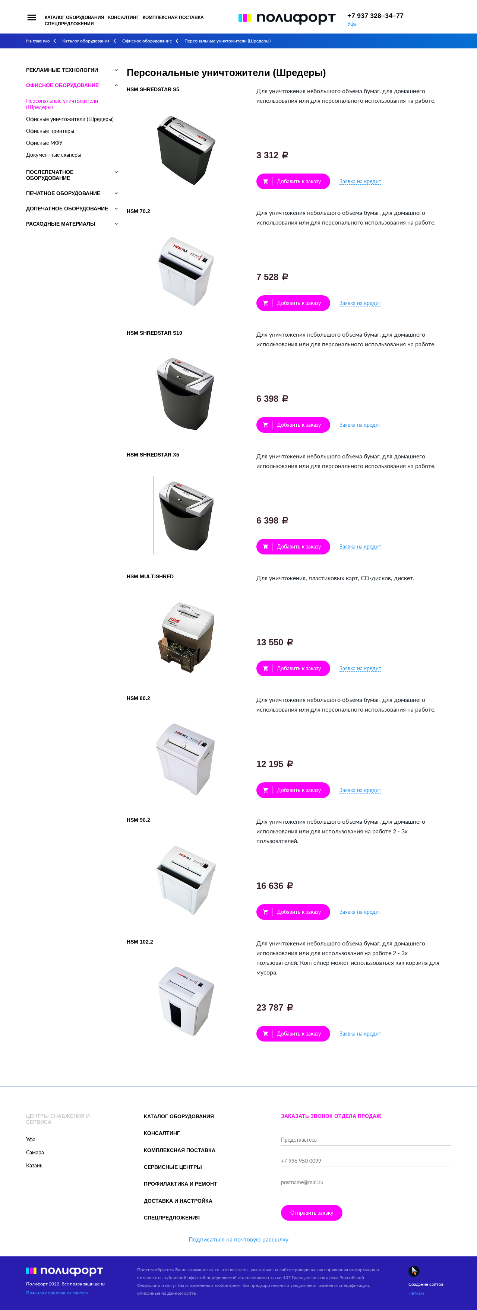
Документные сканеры (53, 155)
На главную (38, 41)
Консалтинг (123, 17)
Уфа (352, 23)
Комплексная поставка (173, 17)
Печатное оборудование (63, 193)
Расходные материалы (60, 224)
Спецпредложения (69, 23)
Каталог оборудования (74, 17)
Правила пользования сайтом (57, 1292)
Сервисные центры (173, 1167)
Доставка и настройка (178, 1201)
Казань (34, 1165)
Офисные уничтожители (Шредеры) (70, 119)
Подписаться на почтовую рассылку (238, 1239)
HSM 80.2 (138, 698)
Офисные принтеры (50, 131)
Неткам (416, 1293)
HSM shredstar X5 (153, 455)
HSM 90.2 (138, 820)
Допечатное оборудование (67, 209)
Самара (35, 1152)
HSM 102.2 (140, 942)
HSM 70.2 (138, 211)
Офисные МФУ (44, 143)
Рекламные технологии (62, 70)
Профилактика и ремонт (180, 1184)
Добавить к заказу (292, 181)
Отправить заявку (311, 1212)
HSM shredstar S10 (154, 333)
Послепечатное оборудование (49, 175)
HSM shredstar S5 (153, 89)
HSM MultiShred (150, 576)
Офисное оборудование (147, 41)
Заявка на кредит (360, 181)
